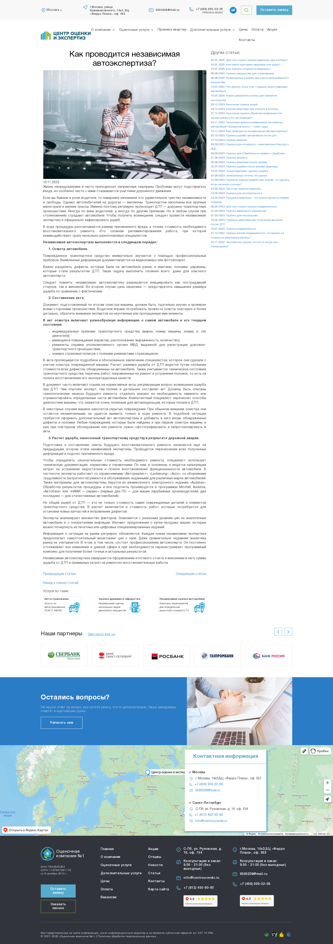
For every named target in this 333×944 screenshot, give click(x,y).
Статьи (154, 873)
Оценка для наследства (242, 215)
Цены (243, 29)
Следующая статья (191, 574)
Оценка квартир (236, 140)
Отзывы (154, 857)
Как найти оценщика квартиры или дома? (253, 65)
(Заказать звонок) (213, 12)
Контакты (247, 40)
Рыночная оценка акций (242, 105)
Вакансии (108, 897)
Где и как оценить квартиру (243, 189)
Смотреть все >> (101, 634)
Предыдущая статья (59, 574)
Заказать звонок (58, 906)
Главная (107, 849)
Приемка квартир (172, 29)
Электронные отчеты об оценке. (247, 176)
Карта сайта (158, 889)
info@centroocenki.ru (211, 821)
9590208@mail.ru (168, 10)
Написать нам (61, 722)
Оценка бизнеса (236, 158)
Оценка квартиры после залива (246, 162)
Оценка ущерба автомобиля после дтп (251, 136)
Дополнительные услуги (210, 30)
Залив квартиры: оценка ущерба (247, 171)
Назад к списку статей (60, 583)
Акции (272, 29)
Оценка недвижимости (241, 229)
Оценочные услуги (134, 30)
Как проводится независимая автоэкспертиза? (257, 131)
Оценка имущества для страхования (250, 73)
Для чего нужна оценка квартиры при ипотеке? (257, 60)
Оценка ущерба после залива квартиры (252, 167)
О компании (101, 30)
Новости (155, 865)
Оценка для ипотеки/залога (244, 193)
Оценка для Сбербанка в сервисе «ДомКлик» (256, 153)
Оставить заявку (274, 10)
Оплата (257, 29)
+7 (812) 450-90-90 (209, 815)
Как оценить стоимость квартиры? (248, 69)
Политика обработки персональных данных (127, 936)
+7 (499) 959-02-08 (209, 9)
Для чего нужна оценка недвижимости (251, 207)
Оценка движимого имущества (246, 211)
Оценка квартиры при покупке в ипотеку (252, 109)
